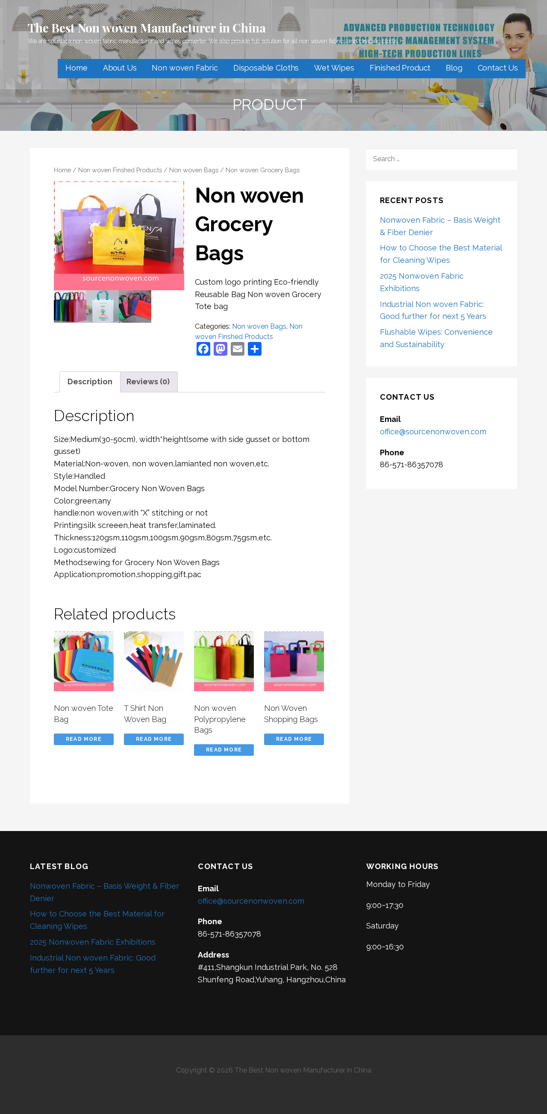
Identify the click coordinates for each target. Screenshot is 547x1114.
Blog (454, 67)
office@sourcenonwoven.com (433, 431)
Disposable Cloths (266, 67)
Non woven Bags (193, 170)
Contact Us (498, 67)
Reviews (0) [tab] (148, 381)
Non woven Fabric (185, 67)
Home (76, 67)
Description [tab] (90, 381)
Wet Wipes (334, 67)
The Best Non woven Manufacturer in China (147, 27)
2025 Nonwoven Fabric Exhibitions (93, 941)
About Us (120, 67)
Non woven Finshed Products (120, 170)
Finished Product (400, 67)
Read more (84, 739)
